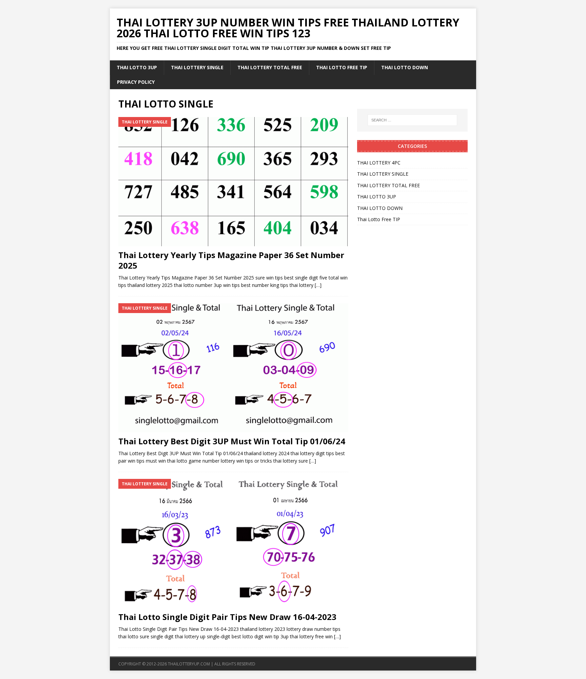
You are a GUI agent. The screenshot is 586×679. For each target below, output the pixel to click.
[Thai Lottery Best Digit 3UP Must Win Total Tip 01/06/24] (233, 367)
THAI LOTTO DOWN (404, 67)
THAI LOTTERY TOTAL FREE (269, 67)
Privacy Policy (136, 82)
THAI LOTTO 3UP (137, 67)
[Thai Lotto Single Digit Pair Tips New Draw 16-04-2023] (233, 543)
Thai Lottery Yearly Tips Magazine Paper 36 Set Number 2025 (231, 260)
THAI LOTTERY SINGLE (197, 67)
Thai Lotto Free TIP (341, 67)
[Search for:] (412, 120)
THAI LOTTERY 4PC (379, 162)
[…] (318, 285)
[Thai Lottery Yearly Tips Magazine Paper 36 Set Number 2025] (233, 181)
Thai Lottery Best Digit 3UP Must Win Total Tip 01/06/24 (231, 441)
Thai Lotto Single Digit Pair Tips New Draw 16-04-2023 (227, 616)
